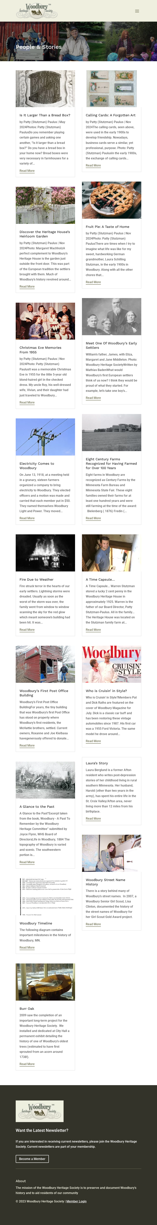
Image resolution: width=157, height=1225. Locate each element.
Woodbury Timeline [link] (36, 923)
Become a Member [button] (32, 1159)
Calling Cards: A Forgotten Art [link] (111, 115)
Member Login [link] (76, 1201)
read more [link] (27, 171)
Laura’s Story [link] (97, 763)
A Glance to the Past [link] (37, 806)
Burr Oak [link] (27, 1009)
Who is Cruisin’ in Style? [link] (106, 691)
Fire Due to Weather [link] (36, 579)
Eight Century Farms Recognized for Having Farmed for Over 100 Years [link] (111, 463)
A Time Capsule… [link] (100, 579)
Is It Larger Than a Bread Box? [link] (45, 115)
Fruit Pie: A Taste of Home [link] (107, 227)
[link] (45, 88)
